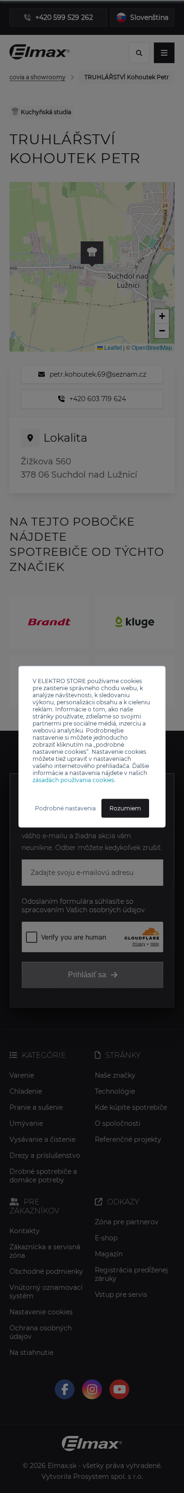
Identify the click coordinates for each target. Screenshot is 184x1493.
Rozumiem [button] (125, 807)
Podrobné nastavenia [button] (65, 807)
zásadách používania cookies (73, 779)
